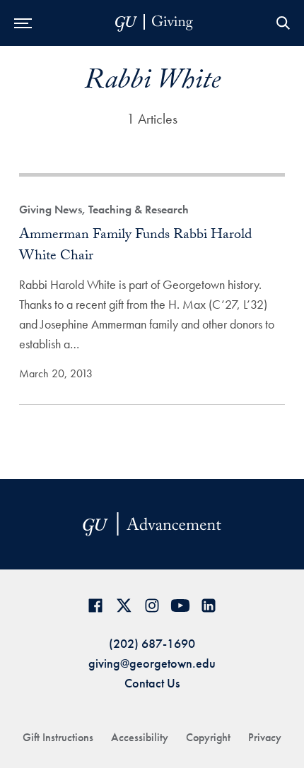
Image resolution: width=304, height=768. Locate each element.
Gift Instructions (58, 737)
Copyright (208, 737)
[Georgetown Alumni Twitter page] (123, 605)
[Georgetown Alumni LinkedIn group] (208, 605)
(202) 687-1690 (152, 643)
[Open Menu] (23, 23)
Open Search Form (283, 23)
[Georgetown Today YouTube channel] (180, 605)
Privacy (264, 737)
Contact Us (152, 683)
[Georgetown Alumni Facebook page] (95, 605)
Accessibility (139, 737)
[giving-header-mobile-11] (154, 23)
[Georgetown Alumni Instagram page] (152, 605)
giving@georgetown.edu (152, 663)
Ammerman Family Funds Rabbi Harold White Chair (135, 246)
